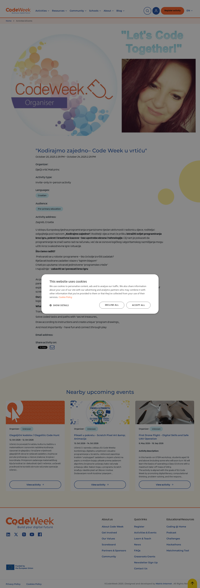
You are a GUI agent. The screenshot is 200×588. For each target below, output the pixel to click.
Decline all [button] (112, 304)
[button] (59, 305)
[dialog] (100, 294)
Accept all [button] (138, 305)
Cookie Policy (65, 297)
